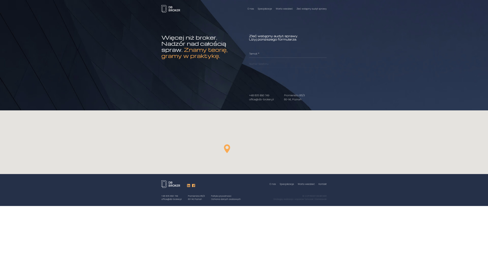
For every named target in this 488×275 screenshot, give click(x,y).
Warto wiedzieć (284, 8)
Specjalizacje (265, 8)
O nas (250, 8)
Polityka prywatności (221, 196)
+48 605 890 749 (259, 95)
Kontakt (323, 184)
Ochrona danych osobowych (226, 199)
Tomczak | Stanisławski (315, 199)
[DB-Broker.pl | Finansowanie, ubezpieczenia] (170, 9)
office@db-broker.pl (261, 99)
